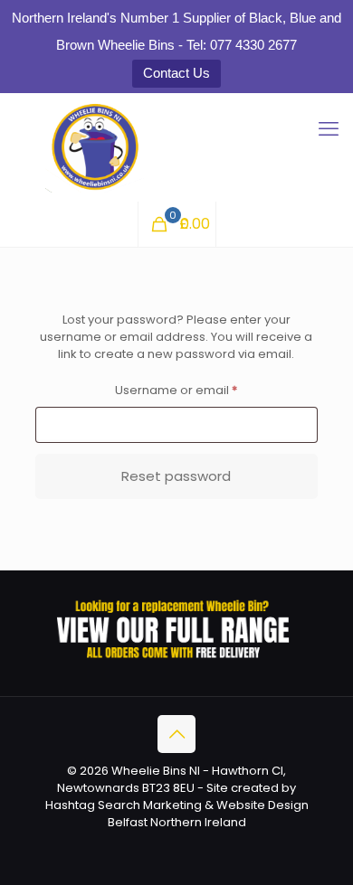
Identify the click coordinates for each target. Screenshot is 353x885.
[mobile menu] (328, 129)
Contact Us (176, 72)
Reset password (176, 475)
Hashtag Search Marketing (123, 805)
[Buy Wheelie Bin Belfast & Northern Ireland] (176, 147)
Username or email (203, 390)
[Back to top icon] (176, 734)
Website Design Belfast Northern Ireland (208, 813)
